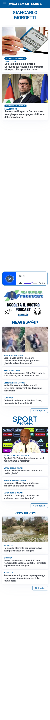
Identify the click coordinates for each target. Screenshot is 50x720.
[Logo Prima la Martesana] (25, 4)
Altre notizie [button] (39, 410)
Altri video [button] (40, 588)
